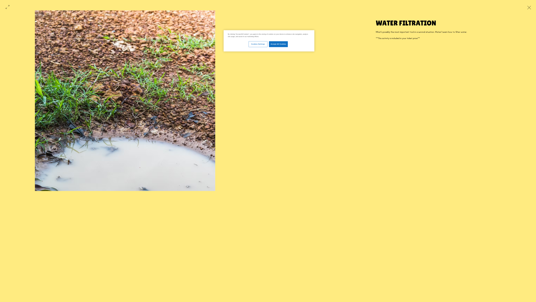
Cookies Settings (258, 44)
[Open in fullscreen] (7, 7)
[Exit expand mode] (529, 7)
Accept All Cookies (278, 44)
